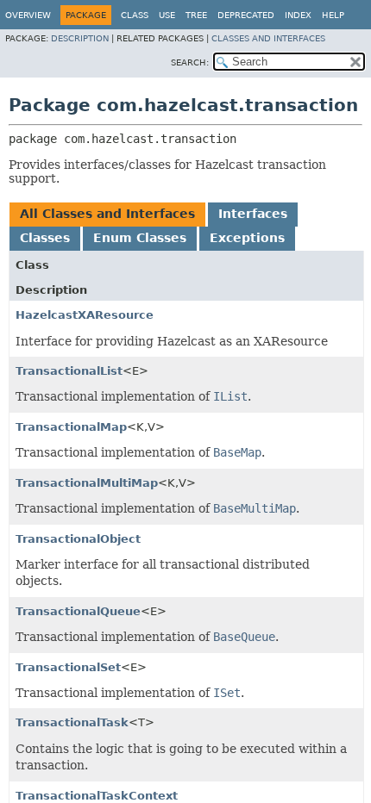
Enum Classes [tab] (139, 238)
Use (167, 15)
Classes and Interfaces (268, 38)
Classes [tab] (45, 238)
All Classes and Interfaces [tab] (107, 214)
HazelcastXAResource (85, 314)
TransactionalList (69, 370)
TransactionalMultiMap (87, 482)
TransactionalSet (68, 667)
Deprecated (245, 15)
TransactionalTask (72, 722)
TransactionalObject (78, 538)
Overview (28, 15)
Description (80, 38)
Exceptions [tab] (247, 238)
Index (298, 15)
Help (333, 15)
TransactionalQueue (78, 611)
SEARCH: (190, 62)
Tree (196, 15)
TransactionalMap (71, 426)
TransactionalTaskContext (97, 795)
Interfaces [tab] (252, 214)
